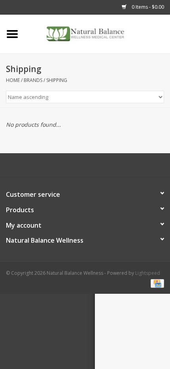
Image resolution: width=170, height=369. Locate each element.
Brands (33, 80)
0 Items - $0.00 (147, 7)
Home (13, 80)
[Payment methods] (156, 283)
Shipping (56, 80)
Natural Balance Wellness (44, 240)
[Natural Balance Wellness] (97, 33)
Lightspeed (147, 273)
